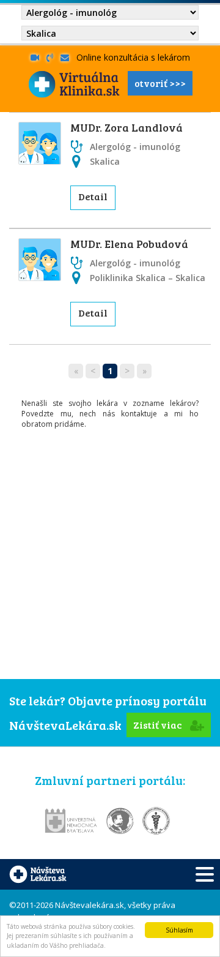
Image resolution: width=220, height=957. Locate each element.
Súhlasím (179, 930)
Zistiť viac (158, 724)
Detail (93, 196)
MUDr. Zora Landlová (126, 127)
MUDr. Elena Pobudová (129, 243)
